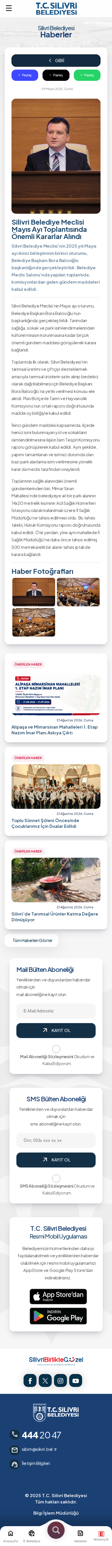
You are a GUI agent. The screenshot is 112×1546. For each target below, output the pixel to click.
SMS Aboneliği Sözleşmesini (46, 1185)
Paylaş (27, 75)
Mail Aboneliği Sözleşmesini (46, 1056)
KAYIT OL (56, 1031)
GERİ (56, 60)
